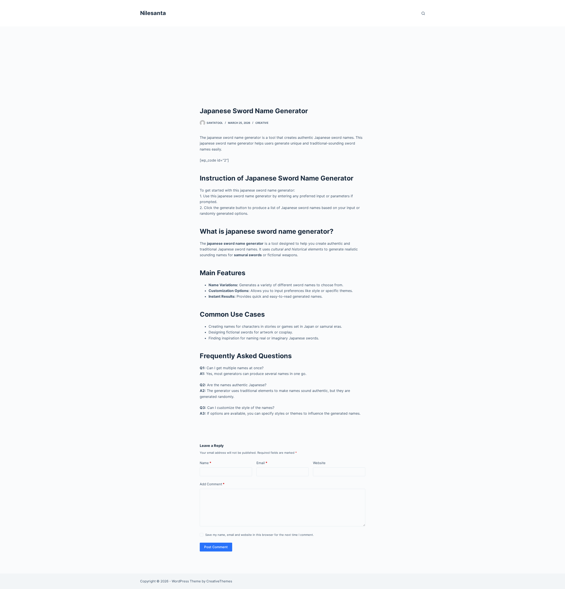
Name (205, 463)
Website (319, 463)
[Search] (423, 13)
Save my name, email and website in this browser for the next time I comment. (259, 534)
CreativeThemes (219, 581)
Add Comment (212, 484)
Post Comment (216, 547)
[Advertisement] (282, 73)
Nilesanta (153, 13)
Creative (261, 122)
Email (261, 463)
